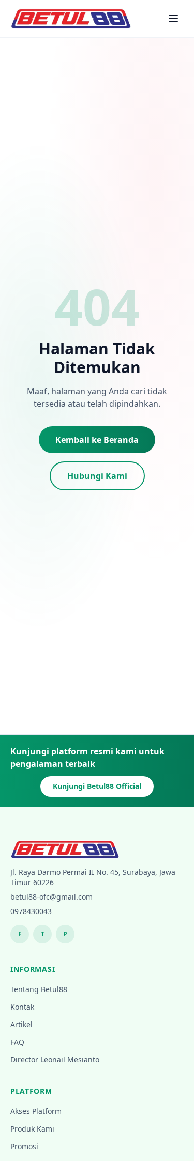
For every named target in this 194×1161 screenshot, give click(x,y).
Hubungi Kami (97, 476)
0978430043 (31, 911)
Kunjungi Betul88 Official (97, 786)
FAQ (17, 1042)
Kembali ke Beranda (97, 439)
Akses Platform (36, 1111)
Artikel (21, 1024)
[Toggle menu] (173, 18)
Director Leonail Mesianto (54, 1059)
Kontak (22, 1007)
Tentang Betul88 (38, 989)
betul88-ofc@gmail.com (51, 897)
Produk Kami (32, 1129)
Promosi (24, 1146)
